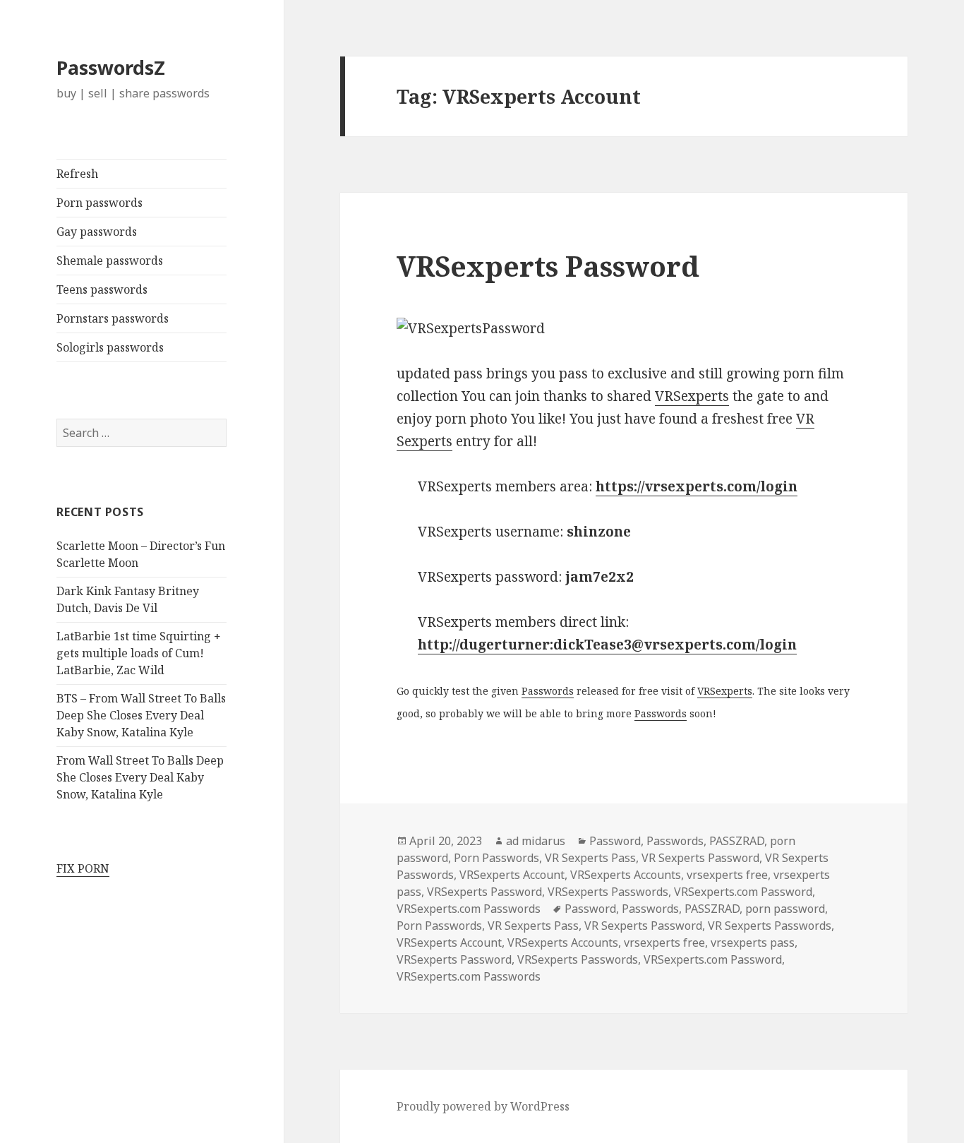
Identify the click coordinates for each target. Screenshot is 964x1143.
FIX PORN (82, 868)
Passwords (548, 691)
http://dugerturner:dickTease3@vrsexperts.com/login (607, 644)
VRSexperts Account (512, 874)
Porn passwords (99, 202)
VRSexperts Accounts (625, 874)
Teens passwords (101, 289)
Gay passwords (96, 231)
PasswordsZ (110, 67)
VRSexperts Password (548, 266)
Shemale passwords (109, 260)
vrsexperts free (727, 874)
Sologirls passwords (110, 347)
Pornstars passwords (112, 318)
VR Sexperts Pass (590, 858)
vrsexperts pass (753, 942)
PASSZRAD (736, 841)
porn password (785, 908)
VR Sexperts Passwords (769, 925)
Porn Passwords (496, 858)
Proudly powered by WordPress (483, 1106)
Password (615, 841)
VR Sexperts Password (700, 858)
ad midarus (535, 841)
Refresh (77, 173)
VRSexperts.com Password (743, 891)
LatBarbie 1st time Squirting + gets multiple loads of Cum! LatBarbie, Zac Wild (138, 653)
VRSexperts (692, 396)
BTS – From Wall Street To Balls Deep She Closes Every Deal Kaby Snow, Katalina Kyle (141, 715)
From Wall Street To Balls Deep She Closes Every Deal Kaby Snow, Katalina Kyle (140, 777)
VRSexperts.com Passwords (469, 908)
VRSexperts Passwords (608, 891)
